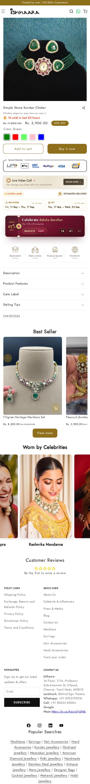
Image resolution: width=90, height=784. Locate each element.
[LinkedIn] (50, 725)
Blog (47, 615)
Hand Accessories (56, 650)
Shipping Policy (15, 594)
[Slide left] (8, 358)
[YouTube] (61, 725)
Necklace (50, 629)
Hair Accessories (55, 643)
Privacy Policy (13, 614)
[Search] (71, 11)
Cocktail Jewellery (24, 775)
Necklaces (18, 741)
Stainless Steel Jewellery (45, 764)
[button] (3, 11)
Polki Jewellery (50, 758)
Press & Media (53, 609)
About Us (50, 594)
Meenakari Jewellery (44, 753)
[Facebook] (28, 725)
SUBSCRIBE (22, 702)
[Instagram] (39, 725)
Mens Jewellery (39, 769)
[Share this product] (83, 107)
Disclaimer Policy (16, 621)
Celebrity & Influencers (59, 601)
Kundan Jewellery (47, 747)
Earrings (49, 636)
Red (15, 137)
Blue (41, 137)
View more (45, 433)
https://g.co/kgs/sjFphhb (69, 711)
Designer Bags (64, 769)
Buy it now (67, 149)
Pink (32, 137)
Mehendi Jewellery (53, 775)
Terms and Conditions (19, 628)
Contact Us (51, 622)
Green (6, 137)
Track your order (55, 657)
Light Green (24, 137)
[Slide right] (82, 358)
